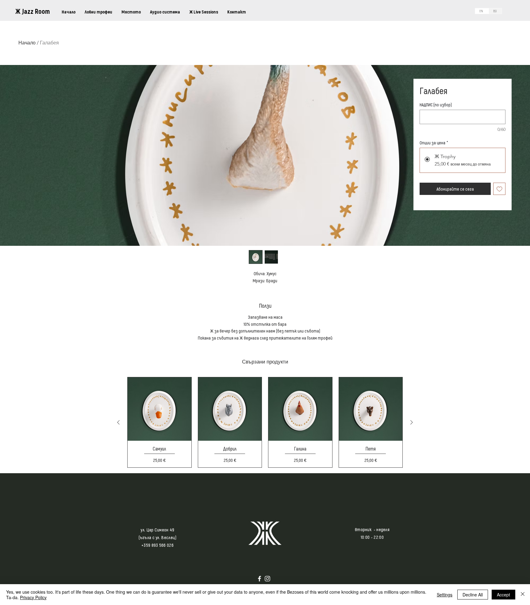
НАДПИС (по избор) (436, 104)
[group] (265, 422)
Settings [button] (444, 595)
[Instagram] (267, 578)
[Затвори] (522, 594)
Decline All (473, 595)
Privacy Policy (33, 597)
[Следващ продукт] (411, 422)
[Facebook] (259, 578)
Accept (503, 595)
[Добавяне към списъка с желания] (499, 189)
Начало (27, 43)
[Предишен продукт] (118, 422)
